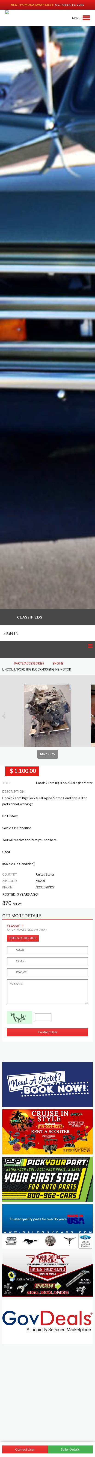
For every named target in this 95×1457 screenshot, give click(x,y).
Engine (58, 663)
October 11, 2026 (69, 4)
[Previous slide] (3, 716)
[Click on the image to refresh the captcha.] (19, 1017)
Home (4, 663)
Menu (76, 18)
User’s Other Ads (22, 938)
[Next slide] (91, 716)
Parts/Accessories (29, 663)
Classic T (15, 926)
